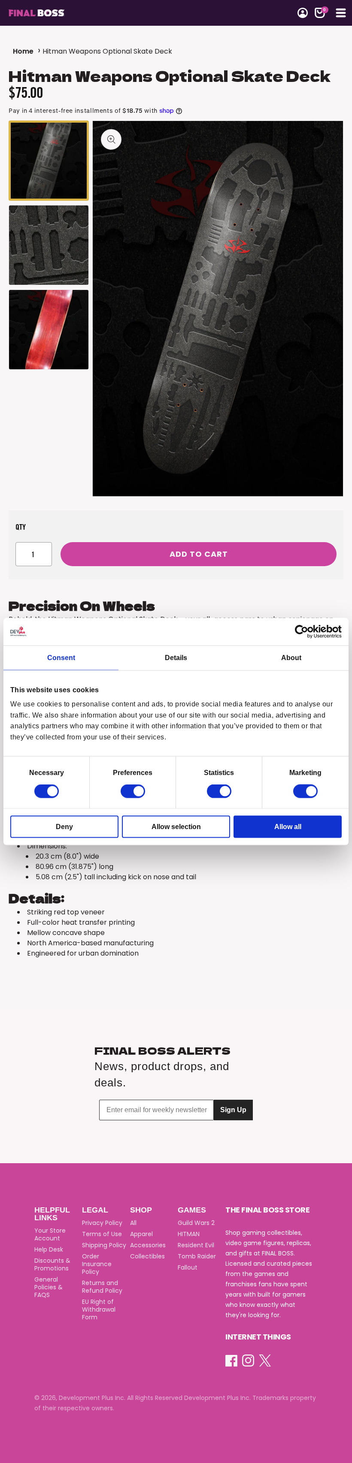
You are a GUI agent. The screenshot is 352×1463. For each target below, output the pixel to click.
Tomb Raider (197, 1256)
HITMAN (189, 1234)
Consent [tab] (61, 657)
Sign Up (233, 1109)
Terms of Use (102, 1234)
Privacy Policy (102, 1223)
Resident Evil (196, 1245)
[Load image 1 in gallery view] (49, 161)
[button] (319, 12)
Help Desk (48, 1249)
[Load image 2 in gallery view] (49, 245)
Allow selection (176, 826)
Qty (20, 526)
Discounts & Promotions (52, 1264)
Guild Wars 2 (196, 1223)
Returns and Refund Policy (102, 1287)
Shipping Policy (104, 1245)
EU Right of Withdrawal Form (98, 1309)
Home (23, 51)
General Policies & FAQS (48, 1287)
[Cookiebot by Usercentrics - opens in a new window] (304, 631)
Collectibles (147, 1256)
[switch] (133, 791)
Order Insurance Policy (97, 1264)
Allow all (287, 826)
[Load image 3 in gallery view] (49, 330)
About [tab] (291, 657)
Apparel (141, 1234)
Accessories (148, 1245)
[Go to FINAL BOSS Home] (93, 13)
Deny (64, 826)
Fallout (187, 1267)
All (133, 1223)
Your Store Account (50, 1234)
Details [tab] (176, 657)
